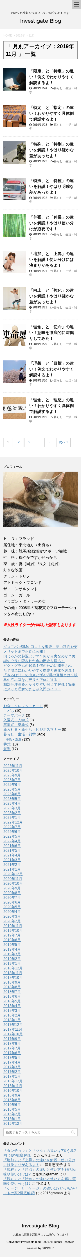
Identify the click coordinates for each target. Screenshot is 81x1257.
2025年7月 (12, 780)
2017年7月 (12, 1048)
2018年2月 (12, 1015)
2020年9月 (12, 888)
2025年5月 (12, 789)
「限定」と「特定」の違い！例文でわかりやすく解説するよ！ (51, 77)
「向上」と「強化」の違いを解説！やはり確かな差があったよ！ (51, 296)
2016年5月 (12, 1109)
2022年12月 (13, 822)
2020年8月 (12, 893)
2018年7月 (12, 992)
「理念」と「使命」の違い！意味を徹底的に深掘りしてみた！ (51, 333)
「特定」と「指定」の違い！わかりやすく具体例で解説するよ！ (51, 113)
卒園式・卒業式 (16, 725)
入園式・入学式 (16, 720)
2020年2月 (12, 921)
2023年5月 (12, 799)
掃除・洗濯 (13, 739)
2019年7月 (12, 935)
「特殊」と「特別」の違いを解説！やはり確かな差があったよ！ (51, 150)
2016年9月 (12, 1095)
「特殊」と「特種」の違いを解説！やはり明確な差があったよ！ (51, 186)
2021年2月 (12, 865)
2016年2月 (12, 1114)
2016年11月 (12, 1086)
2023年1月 (12, 817)
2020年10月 (13, 883)
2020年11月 (12, 879)
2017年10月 (13, 1034)
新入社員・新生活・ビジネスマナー (32, 729)
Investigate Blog (40, 21)
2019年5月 (12, 945)
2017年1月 (12, 1076)
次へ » (63, 442)
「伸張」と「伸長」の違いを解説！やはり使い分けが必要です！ (51, 223)
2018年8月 (12, 987)
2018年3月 (12, 1010)
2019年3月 (12, 954)
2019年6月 (12, 940)
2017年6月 (12, 1053)
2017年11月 (12, 1029)
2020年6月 (12, 902)
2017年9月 (12, 1039)
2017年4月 (12, 1062)
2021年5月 (12, 850)
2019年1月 (12, 963)
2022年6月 (12, 832)
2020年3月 (12, 916)
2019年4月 (12, 949)
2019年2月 (12, 959)
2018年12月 (13, 968)
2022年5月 (12, 836)
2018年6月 (12, 996)
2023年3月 (12, 808)
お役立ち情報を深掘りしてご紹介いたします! (40, 1234)
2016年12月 (13, 1081)
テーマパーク (14, 715)
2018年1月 (12, 1020)
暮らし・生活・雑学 (19, 734)
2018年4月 (12, 1006)
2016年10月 (13, 1090)
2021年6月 (12, 846)
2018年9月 (12, 982)
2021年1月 (12, 869)
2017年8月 (12, 1043)
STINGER (48, 1248)
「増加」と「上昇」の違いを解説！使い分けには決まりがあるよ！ (51, 259)
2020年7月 (12, 897)
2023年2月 (12, 813)
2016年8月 (12, 1100)
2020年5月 (12, 907)
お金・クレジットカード (23, 706)
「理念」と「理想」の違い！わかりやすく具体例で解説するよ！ (51, 406)
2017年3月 (12, 1067)
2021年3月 (12, 860)
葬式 (7, 744)
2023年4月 (12, 803)
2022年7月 (12, 827)
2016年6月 (12, 1105)
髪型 (7, 749)
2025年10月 (13, 770)
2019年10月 (13, 930)
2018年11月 (12, 973)
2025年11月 (12, 766)
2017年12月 (13, 1025)
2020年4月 (12, 912)
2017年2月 (12, 1072)
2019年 (20, 35)
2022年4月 (12, 841)
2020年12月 (13, 874)
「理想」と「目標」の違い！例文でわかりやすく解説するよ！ (51, 369)
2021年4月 (12, 855)
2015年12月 (13, 1123)
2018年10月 (13, 978)
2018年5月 (12, 1001)
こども (8, 711)
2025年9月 (12, 775)
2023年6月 (12, 794)
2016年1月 (12, 1119)
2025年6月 (12, 785)
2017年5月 (12, 1058)
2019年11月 (12, 926)
